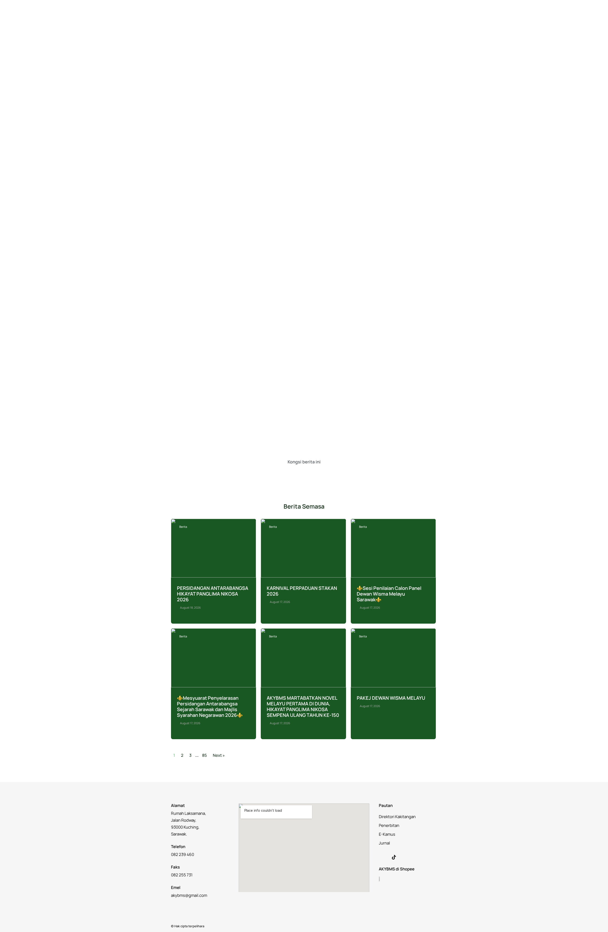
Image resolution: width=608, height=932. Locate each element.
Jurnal (384, 843)
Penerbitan (389, 825)
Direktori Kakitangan (397, 816)
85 (204, 755)
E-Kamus (387, 834)
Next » (219, 755)
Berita (183, 527)
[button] (282, 473)
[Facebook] (384, 857)
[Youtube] (404, 857)
